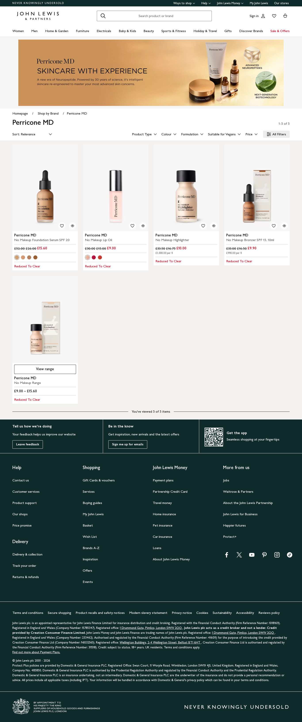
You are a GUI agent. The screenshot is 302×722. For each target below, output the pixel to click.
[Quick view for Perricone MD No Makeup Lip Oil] (143, 225)
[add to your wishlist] (61, 225)
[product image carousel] (45, 187)
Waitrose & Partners (238, 491)
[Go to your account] (263, 16)
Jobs (226, 480)
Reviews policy (269, 613)
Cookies (202, 613)
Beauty (148, 31)
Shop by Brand (48, 113)
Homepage (20, 113)
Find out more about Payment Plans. (36, 652)
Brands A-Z (91, 548)
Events (88, 582)
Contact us (20, 480)
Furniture (82, 31)
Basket (88, 525)
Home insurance (164, 514)
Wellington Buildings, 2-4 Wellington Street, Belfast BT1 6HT (160, 642)
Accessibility (245, 613)
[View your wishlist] (273, 16)
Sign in (254, 16)
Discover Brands (251, 31)
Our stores (281, 3)
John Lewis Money (228, 3)
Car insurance (162, 536)
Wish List (90, 536)
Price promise (22, 525)
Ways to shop (182, 3)
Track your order (24, 565)
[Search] (103, 16)
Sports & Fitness (173, 31)
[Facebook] (226, 556)
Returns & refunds (25, 577)
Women (18, 31)
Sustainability (222, 613)
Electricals (104, 31)
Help (204, 3)
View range (45, 369)
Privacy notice (182, 613)
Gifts (228, 31)
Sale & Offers (280, 31)
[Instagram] (277, 556)
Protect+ (230, 536)
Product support (24, 503)
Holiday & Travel (205, 31)
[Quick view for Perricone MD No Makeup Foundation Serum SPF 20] (72, 225)
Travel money (162, 503)
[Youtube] (251, 556)
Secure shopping (59, 613)
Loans (157, 548)
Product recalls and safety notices (100, 613)
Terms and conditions (27, 613)
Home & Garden (56, 31)
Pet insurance (162, 525)
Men (34, 31)
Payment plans (163, 480)
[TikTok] (289, 556)
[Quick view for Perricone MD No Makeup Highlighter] (213, 225)
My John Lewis (259, 3)
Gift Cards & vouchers (99, 480)
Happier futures (234, 525)
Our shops (20, 514)
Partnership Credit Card (170, 491)
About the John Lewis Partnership (248, 503)
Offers (87, 570)
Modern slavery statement (148, 613)
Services (89, 491)
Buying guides (92, 503)
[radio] (16, 257)
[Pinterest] (264, 556)
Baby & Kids (127, 31)
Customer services (26, 491)
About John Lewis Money (171, 559)
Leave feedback (27, 444)
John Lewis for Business (240, 514)
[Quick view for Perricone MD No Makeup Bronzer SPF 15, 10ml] (284, 225)
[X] (239, 556)
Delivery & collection (27, 554)
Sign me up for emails (127, 444)
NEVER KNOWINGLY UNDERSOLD (38, 3)
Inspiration (90, 559)
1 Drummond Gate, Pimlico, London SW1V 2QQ (151, 628)
